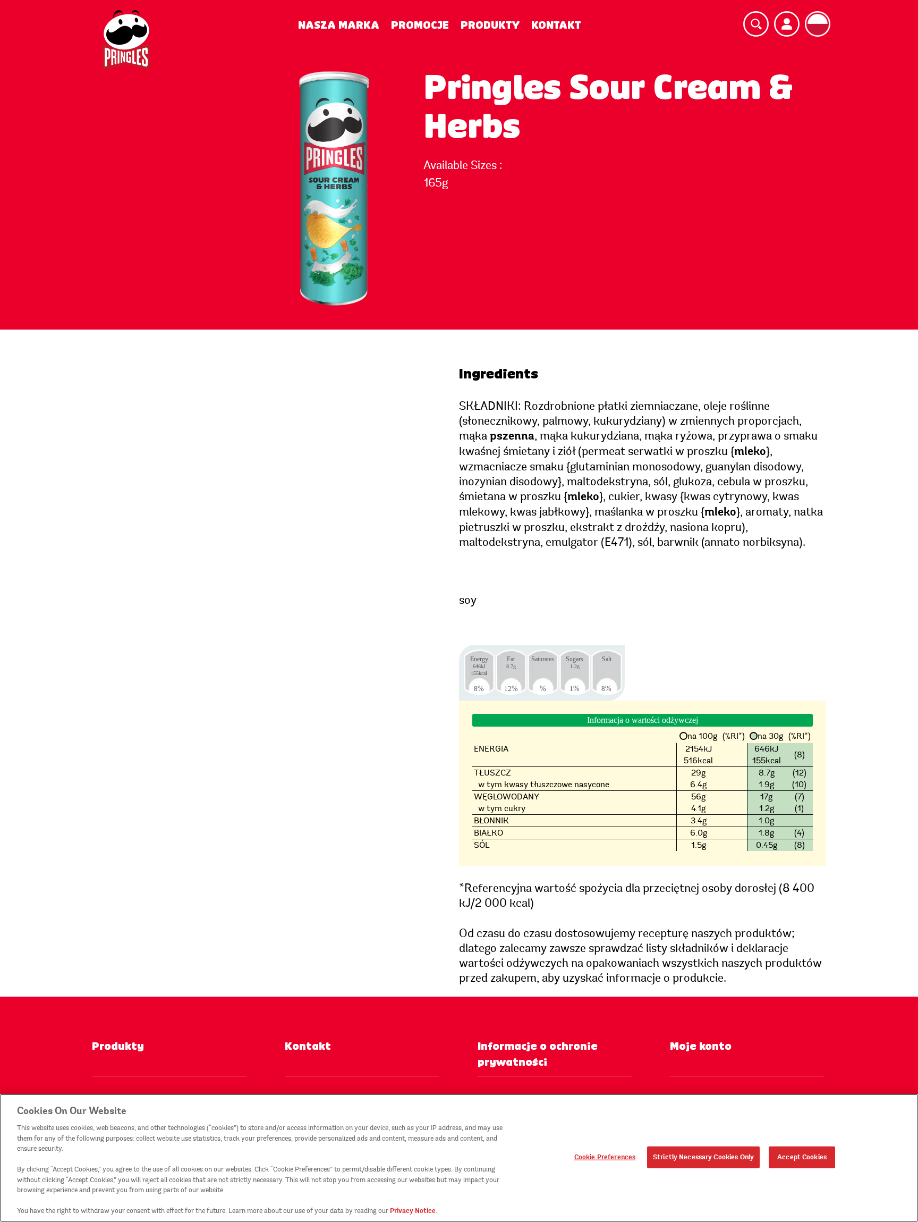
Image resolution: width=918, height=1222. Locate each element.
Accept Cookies (802, 1156)
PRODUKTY (490, 25)
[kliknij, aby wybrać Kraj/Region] (817, 24)
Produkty (118, 1046)
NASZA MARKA (338, 25)
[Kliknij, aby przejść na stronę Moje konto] (787, 24)
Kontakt (308, 1046)
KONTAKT (556, 25)
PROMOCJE (420, 25)
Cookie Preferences (604, 1156)
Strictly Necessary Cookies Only (703, 1156)
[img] (126, 40)
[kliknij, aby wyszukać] (756, 24)
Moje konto (701, 1046)
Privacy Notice (413, 1211)
